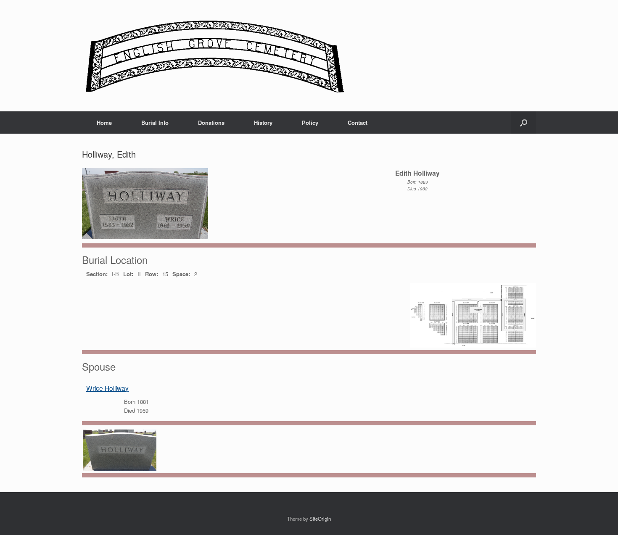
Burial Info (155, 123)
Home (104, 123)
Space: (181, 274)
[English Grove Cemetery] (213, 55)
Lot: (128, 274)
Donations (211, 123)
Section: (97, 274)
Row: (151, 274)
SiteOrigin (320, 518)
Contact (357, 123)
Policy (310, 123)
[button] (523, 122)
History (263, 123)
